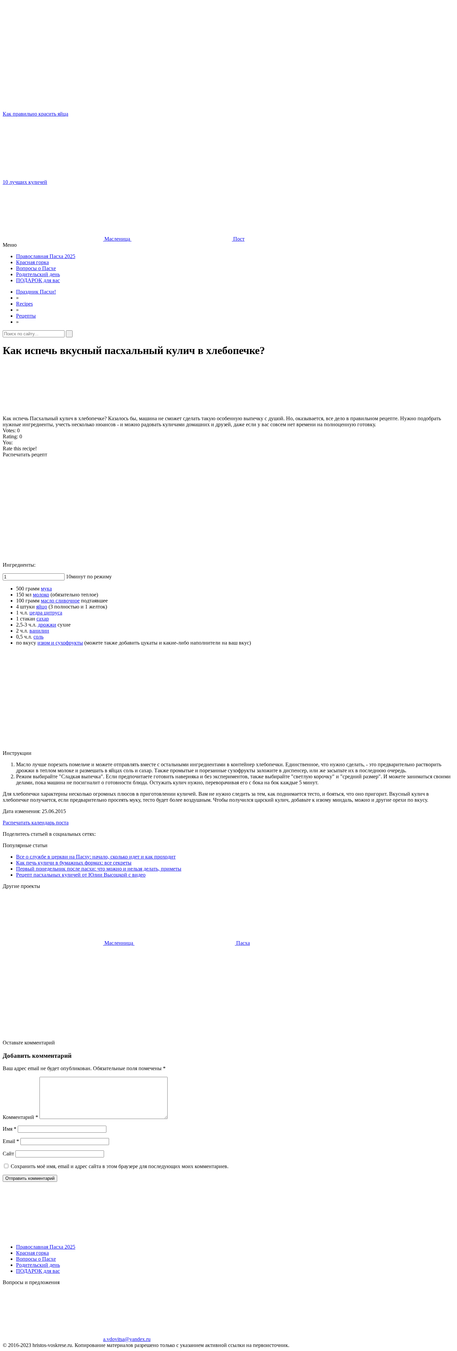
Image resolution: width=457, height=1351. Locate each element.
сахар (42, 619)
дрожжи (47, 625)
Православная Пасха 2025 (45, 256)
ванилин (39, 631)
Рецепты (26, 316)
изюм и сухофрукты (60, 643)
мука (46, 588)
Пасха (242, 943)
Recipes (24, 304)
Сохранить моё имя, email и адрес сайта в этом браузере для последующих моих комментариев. (120, 1166)
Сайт (8, 1153)
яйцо (41, 606)
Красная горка (32, 262)
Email (11, 1141)
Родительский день (38, 274)
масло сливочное (60, 600)
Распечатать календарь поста (36, 822)
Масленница (118, 943)
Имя (9, 1129)
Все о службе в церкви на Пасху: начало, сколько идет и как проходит (96, 857)
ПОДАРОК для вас (38, 280)
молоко (41, 594)
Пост (238, 239)
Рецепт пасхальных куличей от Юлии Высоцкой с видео (81, 875)
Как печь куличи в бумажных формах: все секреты (73, 863)
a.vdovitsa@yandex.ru (127, 1339)
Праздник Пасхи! (36, 292)
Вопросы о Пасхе (36, 268)
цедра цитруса (45, 612)
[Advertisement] (203, 510)
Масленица (117, 239)
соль (38, 637)
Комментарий (20, 1117)
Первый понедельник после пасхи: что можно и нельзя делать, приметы (98, 869)
